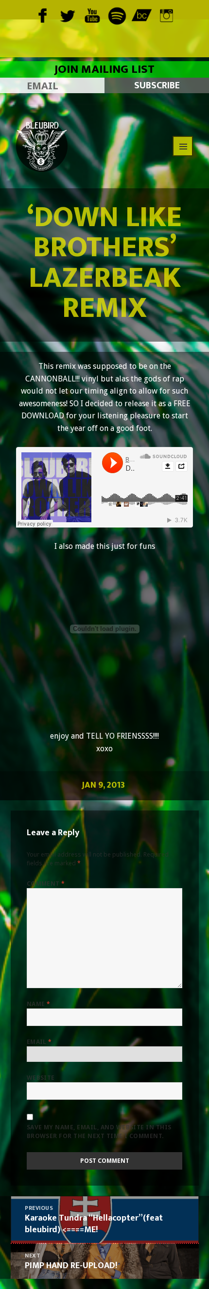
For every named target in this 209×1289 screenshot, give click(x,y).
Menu (183, 146)
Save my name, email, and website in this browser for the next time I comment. (99, 1131)
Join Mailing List (104, 69)
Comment (46, 883)
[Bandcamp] (141, 14)
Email (39, 1042)
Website (41, 1078)
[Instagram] (166, 14)
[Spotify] (116, 14)
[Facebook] (42, 14)
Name (39, 1004)
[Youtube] (92, 14)
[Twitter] (67, 14)
